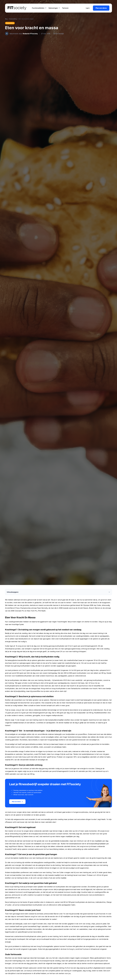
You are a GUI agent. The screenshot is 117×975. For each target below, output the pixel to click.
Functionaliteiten (38, 8)
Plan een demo (101, 8)
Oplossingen (53, 8)
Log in (88, 8)
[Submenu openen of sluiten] (45, 8)
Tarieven (65, 8)
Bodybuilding (13, 19)
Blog (6, 19)
